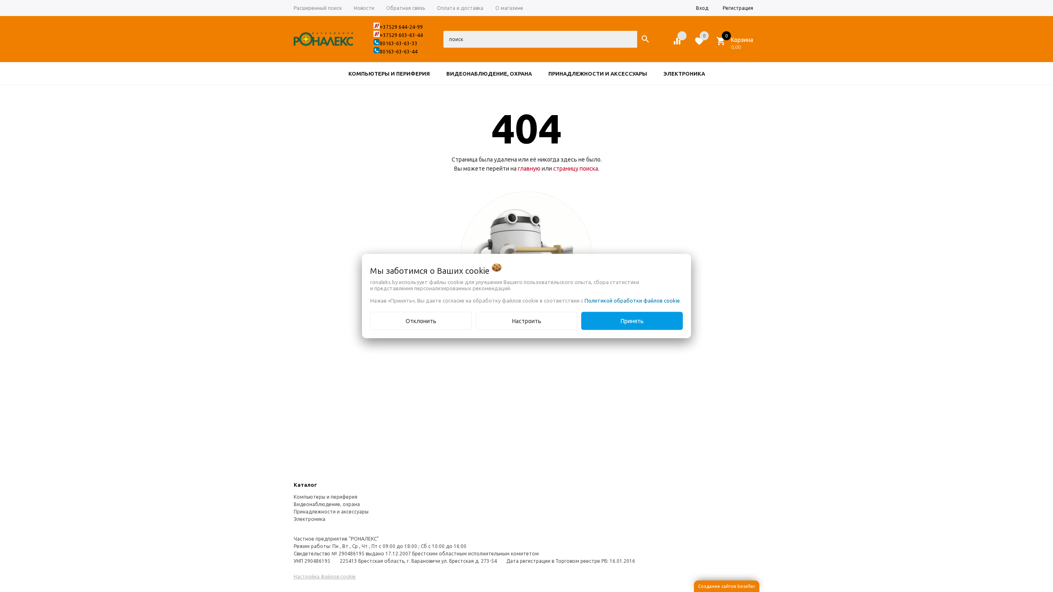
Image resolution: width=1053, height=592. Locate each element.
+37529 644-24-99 (401, 27)
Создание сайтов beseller (726, 586)
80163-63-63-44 (398, 51)
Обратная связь (405, 8)
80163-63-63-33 (398, 43)
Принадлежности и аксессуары (331, 511)
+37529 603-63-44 (401, 35)
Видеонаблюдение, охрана (327, 504)
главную (529, 168)
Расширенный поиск (318, 8)
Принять (632, 321)
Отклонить (421, 321)
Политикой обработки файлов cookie (632, 300)
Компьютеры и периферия (325, 497)
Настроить (526, 321)
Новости (364, 8)
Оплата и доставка (460, 8)
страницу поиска (575, 168)
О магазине (509, 8)
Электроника (309, 519)
